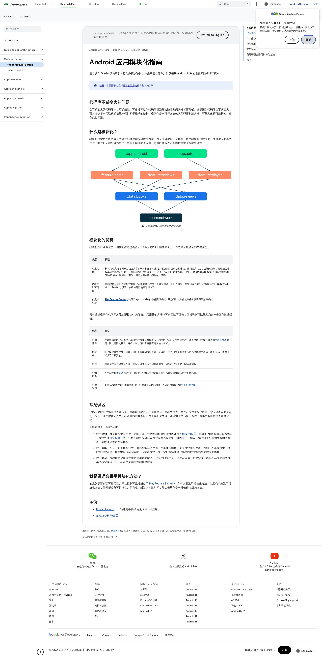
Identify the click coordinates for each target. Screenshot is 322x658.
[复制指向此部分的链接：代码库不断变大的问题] (133, 103)
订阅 (284, 650)
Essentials (41, 4)
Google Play (119, 4)
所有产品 (170, 635)
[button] (20, 50)
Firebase (122, 635)
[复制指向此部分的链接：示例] (100, 502)
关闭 (292, 39)
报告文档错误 (284, 594)
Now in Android (105, 509)
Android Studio (299, 4)
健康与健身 (100, 600)
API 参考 (235, 600)
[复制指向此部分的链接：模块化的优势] (117, 240)
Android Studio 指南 (241, 589)
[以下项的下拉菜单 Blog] (152, 4)
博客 (51, 616)
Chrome (106, 635)
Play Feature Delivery (116, 299)
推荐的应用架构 (131, 85)
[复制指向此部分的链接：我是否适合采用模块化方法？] (145, 477)
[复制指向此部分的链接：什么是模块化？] (121, 132)
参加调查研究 (284, 605)
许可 (66, 650)
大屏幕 (143, 589)
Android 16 (191, 594)
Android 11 (191, 621)
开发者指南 (237, 594)
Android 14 (191, 605)
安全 (51, 600)
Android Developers (99, 49)
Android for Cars (149, 605)
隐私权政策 (100, 610)
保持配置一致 (118, 438)
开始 (308, 39)
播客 (51, 621)
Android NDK (238, 610)
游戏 (97, 589)
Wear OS (145, 594)
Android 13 (191, 610)
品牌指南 (77, 650)
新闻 (51, 610)
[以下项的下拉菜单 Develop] (103, 4)
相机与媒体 (100, 605)
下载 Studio (237, 605)
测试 (121, 372)
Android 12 (191, 616)
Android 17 (191, 589)
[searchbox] (22, 29)
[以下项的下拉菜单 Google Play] (130, 4)
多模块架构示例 (105, 516)
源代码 (52, 605)
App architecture (17, 16)
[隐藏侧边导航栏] (40, 652)
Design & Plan (68, 4)
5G (96, 616)
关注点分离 (221, 339)
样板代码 (187, 434)
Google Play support (287, 600)
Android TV (146, 610)
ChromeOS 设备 (148, 600)
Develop (94, 4)
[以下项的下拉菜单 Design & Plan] (80, 4)
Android (53, 589)
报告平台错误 (284, 589)
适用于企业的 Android (60, 594)
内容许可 (115, 531)
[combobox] (234, 4)
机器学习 (99, 594)
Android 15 (191, 600)
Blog (145, 4)
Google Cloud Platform (145, 635)
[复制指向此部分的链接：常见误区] (108, 405)
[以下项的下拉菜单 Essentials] (51, 4)
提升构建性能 (188, 384)
